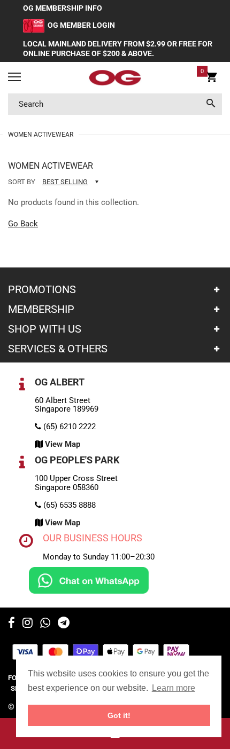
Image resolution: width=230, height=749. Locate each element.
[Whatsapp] (45, 624)
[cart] (211, 79)
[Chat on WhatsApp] (89, 580)
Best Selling (65, 182)
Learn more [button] (173, 687)
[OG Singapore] (115, 78)
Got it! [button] (119, 715)
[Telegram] (64, 624)
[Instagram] (27, 624)
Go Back (23, 223)
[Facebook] (11, 624)
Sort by (21, 182)
